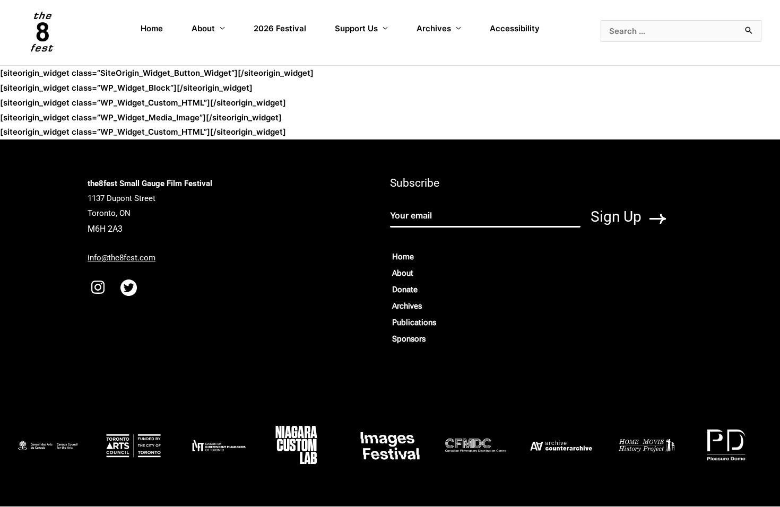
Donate (405, 289)
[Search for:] (681, 31)
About (203, 28)
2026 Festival (280, 28)
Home (152, 28)
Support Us (356, 28)
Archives (434, 28)
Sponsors (409, 339)
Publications (414, 322)
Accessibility (515, 28)
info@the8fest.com (121, 258)
